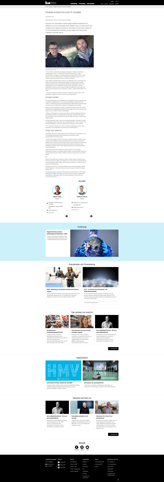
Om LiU (102, 3)
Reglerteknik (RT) (77, 205)
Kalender (84, 464)
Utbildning (74, 4)
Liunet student (98, 464)
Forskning (82, 4)
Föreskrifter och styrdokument (86, 476)
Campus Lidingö (73, 471)
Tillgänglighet (110, 469)
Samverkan (90, 4)
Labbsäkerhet (85, 471)
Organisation (85, 466)
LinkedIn (62, 467)
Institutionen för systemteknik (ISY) (80, 202)
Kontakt (117, 3)
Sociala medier (110, 471)
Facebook (62, 462)
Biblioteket (85, 461)
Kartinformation (73, 461)
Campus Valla (73, 464)
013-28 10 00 (49, 466)
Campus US (72, 466)
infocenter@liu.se (50, 464)
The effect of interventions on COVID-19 (53, 171)
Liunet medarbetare (99, 461)
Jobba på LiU (111, 3)
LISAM (96, 466)
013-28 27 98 (51, 212)
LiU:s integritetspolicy (111, 464)
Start (46, 6)
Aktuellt (106, 3)
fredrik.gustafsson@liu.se (78, 207)
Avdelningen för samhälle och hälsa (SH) (55, 207)
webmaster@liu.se (111, 475)
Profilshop (85, 473)
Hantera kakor (110, 466)
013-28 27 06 (76, 209)
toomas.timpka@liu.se (52, 210)
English (112, 1)
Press (84, 469)
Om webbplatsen (110, 461)
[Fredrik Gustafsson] (82, 216)
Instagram (62, 464)
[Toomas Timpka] (57, 216)
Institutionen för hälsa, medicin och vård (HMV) (55, 203)
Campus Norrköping (74, 469)
